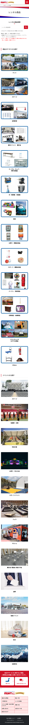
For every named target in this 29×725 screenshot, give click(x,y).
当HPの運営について (10, 718)
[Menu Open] (27, 2)
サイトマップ (20, 720)
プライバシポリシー (11, 720)
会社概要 (19, 718)
